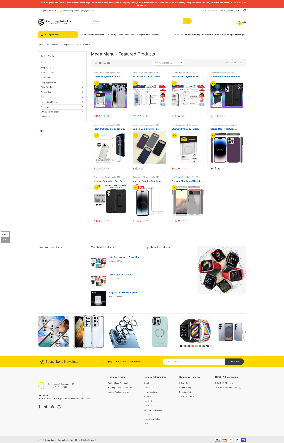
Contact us (148, 414)
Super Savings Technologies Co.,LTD (107, 73)
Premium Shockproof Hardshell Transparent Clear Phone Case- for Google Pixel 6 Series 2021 (187, 181)
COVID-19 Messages (224, 383)
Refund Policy (185, 387)
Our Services (149, 401)
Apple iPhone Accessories (118, 383)
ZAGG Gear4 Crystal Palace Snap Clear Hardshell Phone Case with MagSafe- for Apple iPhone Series (148, 76)
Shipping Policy (186, 392)
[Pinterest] (52, 407)
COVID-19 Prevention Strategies (229, 387)
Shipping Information (153, 410)
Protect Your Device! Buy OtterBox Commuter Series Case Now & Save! (123, 275)
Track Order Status (152, 419)
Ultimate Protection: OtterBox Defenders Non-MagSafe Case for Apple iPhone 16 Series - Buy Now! (110, 181)
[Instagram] (59, 407)
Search (146, 383)
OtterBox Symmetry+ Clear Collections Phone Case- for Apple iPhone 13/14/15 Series (108, 76)
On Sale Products (102, 247)
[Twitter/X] (46, 407)
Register (235, 10)
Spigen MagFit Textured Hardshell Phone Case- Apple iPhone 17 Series (147, 128)
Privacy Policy (185, 383)
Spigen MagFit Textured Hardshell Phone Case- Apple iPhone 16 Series (225, 128)
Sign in (227, 10)
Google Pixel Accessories (118, 392)
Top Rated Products (157, 247)
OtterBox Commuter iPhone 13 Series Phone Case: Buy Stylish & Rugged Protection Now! (124, 257)
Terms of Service (186, 396)
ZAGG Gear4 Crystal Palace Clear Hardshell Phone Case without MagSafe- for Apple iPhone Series (186, 76)
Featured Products (50, 247)
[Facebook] (39, 407)
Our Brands (148, 405)
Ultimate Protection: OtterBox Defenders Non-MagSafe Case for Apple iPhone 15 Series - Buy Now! (226, 76)
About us (147, 396)
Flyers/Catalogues (151, 392)
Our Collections (150, 387)
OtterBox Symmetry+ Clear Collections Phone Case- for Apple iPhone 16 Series (186, 128)
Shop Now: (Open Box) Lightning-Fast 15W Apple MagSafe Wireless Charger (124, 292)
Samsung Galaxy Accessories (120, 387)
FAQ (146, 423)
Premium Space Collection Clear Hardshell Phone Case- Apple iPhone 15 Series (110, 128)
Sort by (158, 63)
